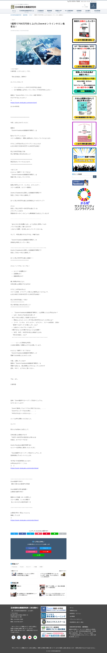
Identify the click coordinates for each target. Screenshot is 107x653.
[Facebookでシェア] (22, 534)
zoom (22, 566)
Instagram (31, 551)
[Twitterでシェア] (14, 534)
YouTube (45, 551)
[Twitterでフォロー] (19, 637)
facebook (15, 566)
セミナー (29, 566)
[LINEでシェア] (54, 534)
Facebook (31, 548)
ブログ (13, 19)
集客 (41, 566)
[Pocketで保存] (38, 534)
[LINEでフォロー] (35, 637)
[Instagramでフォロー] (24, 637)
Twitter (45, 548)
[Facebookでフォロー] (13, 637)
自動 (36, 566)
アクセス (94, 1)
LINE (38, 555)
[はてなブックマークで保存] (30, 534)
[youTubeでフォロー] (30, 637)
